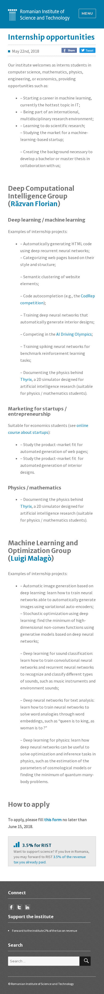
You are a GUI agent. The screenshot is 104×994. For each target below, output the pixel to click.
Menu (87, 13)
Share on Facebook (69, 50)
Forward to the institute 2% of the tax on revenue (44, 931)
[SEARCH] (85, 961)
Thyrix (26, 379)
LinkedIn (27, 907)
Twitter (19, 907)
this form (53, 819)
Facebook (11, 907)
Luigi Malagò (31, 558)
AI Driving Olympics (74, 334)
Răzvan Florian (34, 204)
